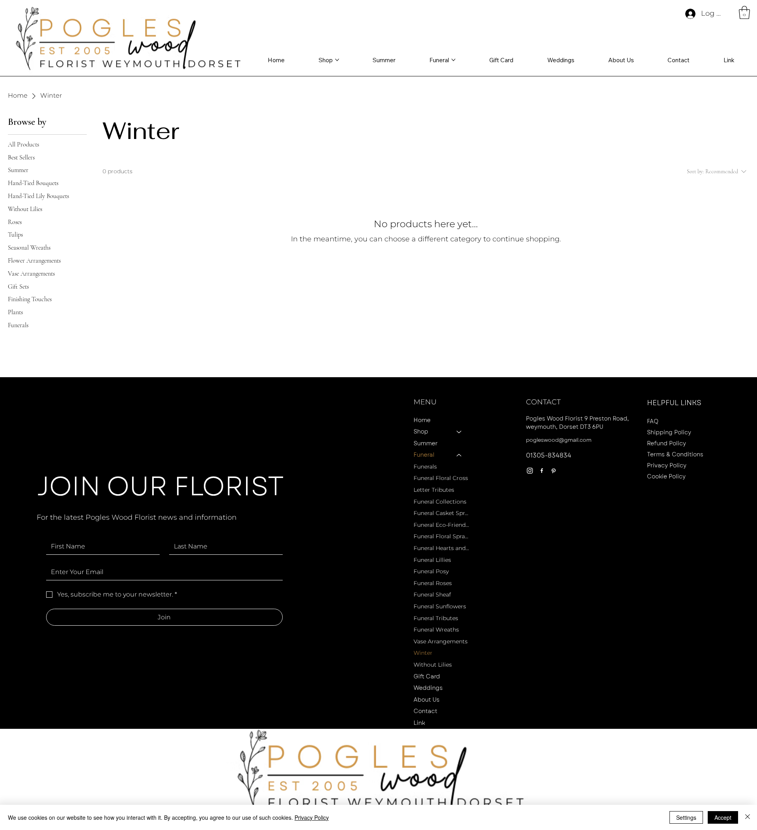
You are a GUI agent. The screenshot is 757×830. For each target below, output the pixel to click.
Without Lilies (433, 664)
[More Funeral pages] (453, 60)
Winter (423, 652)
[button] (744, 12)
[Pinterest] (553, 470)
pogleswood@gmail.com (558, 440)
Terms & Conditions (675, 454)
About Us (427, 700)
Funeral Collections (440, 501)
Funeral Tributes (436, 618)
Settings (686, 817)
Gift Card (427, 676)
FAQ (652, 421)
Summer (426, 443)
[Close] (747, 817)
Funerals (425, 466)
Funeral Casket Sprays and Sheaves (441, 513)
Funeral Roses (433, 583)
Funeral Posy (431, 571)
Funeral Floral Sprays (441, 536)
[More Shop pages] (337, 60)
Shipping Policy (669, 432)
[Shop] (459, 432)
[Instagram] (530, 470)
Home (422, 420)
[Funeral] (459, 455)
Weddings (428, 688)
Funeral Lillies (432, 559)
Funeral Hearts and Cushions (441, 548)
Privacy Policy (666, 465)
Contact (425, 711)
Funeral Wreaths (436, 629)
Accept (722, 817)
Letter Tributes (434, 489)
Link (419, 723)
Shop (421, 431)
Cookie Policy (666, 476)
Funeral (424, 455)
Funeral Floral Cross (441, 478)
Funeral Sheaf (432, 594)
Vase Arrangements (441, 641)
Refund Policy (666, 443)
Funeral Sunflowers (440, 606)
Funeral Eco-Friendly (441, 524)
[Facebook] (542, 470)
